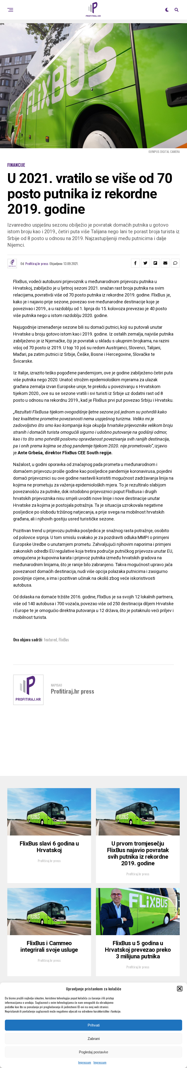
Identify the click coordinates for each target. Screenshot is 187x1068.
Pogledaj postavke (93, 1052)
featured (50, 640)
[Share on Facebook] (135, 263)
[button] (179, 988)
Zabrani (94, 1038)
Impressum (84, 1062)
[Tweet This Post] (145, 263)
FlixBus (64, 640)
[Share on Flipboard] (155, 263)
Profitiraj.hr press (36, 263)
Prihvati (94, 1025)
